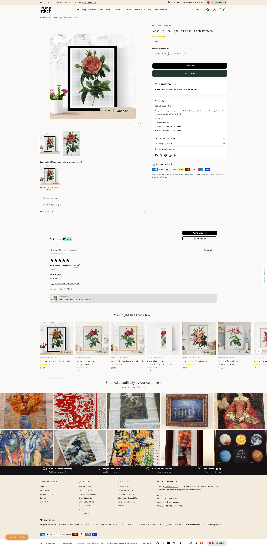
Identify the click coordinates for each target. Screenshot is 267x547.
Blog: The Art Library (126, 502)
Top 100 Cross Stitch (87, 490)
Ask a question (200, 238)
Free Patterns (84, 513)
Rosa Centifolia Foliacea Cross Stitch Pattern (228, 362)
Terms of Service (92, 543)
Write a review (199, 232)
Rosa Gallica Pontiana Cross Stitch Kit (127, 361)
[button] (105, 10)
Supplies (118, 9)
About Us (43, 486)
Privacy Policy (80, 543)
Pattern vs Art (123, 486)
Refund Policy (68, 543)
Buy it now (190, 73)
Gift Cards (83, 509)
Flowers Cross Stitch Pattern (194, 361)
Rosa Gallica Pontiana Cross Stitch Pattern (85, 362)
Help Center (45, 490)
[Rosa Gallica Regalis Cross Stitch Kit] (50, 175)
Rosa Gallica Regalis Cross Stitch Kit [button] (75, 299)
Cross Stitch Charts (87, 502)
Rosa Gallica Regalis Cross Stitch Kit (55, 361)
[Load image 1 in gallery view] (50, 143)
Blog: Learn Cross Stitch (128, 498)
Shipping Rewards (89, 2)
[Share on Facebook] (156, 155)
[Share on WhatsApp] (170, 155)
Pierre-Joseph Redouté (161, 26)
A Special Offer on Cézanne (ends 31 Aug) (187, 2)
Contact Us (44, 502)
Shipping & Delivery (47, 494)
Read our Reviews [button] (264, 276)
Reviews (121, 505)
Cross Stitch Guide (125, 490)
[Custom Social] (201, 543)
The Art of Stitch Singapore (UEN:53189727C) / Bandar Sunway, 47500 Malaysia (125, 543)
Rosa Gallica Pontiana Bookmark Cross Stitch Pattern (160, 362)
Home (44, 17)
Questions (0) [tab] (70, 250)
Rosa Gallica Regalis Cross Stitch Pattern (64, 17)
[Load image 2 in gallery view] (71, 143)
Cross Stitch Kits (85, 498)
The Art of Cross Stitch (52, 543)
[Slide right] (141, 124)
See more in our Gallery (132, 387)
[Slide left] (135, 124)
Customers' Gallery (126, 494)
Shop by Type (104, 9)
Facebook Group (171, 486)
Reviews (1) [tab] (56, 250)
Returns (114, 472)
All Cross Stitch (85, 486)
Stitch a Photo (84, 505)
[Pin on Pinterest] (165, 155)
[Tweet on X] (161, 155)
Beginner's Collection (87, 494)
